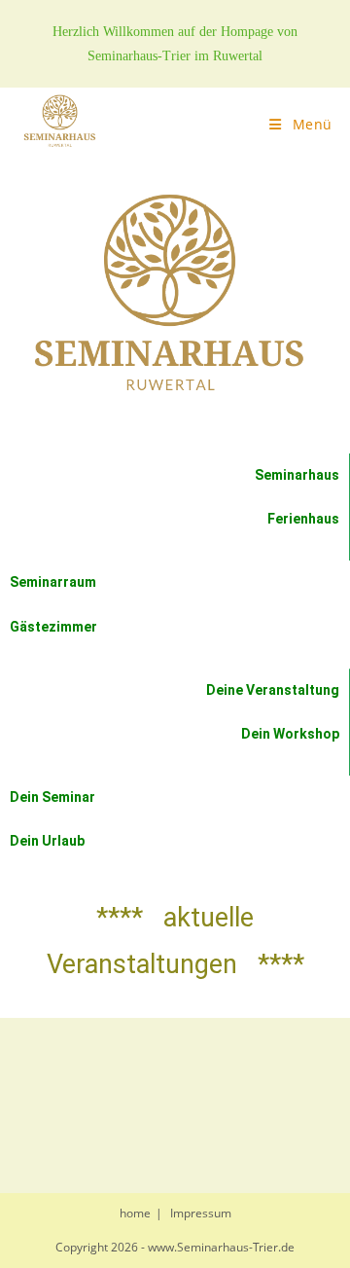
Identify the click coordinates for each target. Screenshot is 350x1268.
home (135, 1213)
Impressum (200, 1213)
